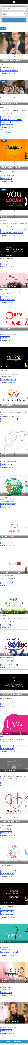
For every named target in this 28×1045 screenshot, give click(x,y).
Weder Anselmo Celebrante (10, 61)
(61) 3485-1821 (10, 585)
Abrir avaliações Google (8, 132)
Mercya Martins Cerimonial (10, 821)
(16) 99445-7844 (11, 382)
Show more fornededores (14, 1041)
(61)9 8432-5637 (11, 340)
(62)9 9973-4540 (11, 73)
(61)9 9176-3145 (11, 267)
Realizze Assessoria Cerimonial (12, 694)
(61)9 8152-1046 (11, 835)
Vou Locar (4, 216)
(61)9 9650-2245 (11, 545)
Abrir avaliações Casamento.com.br (11, 130)
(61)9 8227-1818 (11, 955)
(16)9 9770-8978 (11, 786)
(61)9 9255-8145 (11, 1033)
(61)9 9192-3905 (11, 707)
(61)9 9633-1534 (11, 995)
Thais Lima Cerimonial (8, 455)
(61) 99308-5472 (11, 422)
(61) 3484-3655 (10, 181)
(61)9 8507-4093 (11, 876)
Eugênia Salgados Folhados (10, 168)
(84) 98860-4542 (11, 627)
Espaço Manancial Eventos (10, 103)
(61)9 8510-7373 (11, 127)
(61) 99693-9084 (11, 751)
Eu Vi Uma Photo (6, 406)
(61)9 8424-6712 (11, 917)
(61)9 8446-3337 (11, 302)
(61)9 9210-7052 (11, 467)
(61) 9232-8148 (10, 510)
